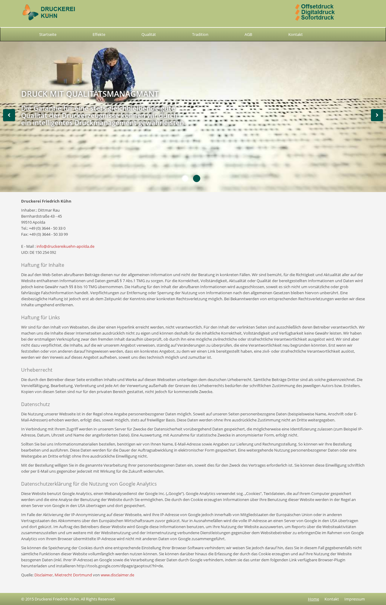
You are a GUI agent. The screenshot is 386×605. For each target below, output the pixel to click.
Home (313, 599)
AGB (248, 34)
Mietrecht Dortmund (73, 575)
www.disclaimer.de (117, 575)
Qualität (148, 34)
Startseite (47, 34)
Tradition (200, 34)
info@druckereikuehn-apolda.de (65, 246)
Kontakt (295, 34)
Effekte (99, 34)
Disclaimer (43, 575)
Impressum (354, 599)
